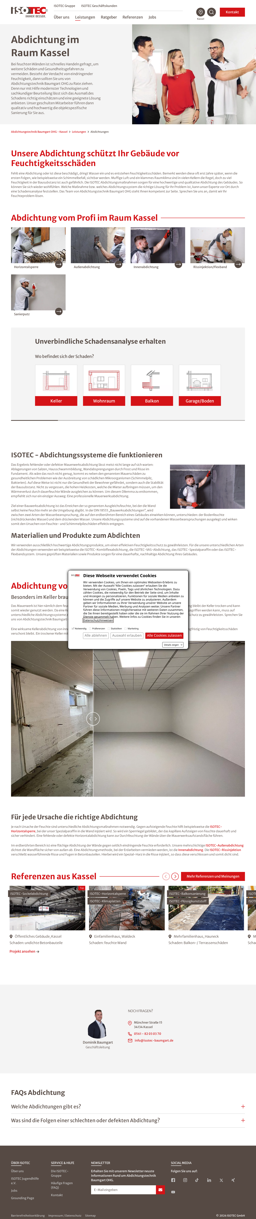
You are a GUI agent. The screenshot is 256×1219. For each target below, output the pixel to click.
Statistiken (116, 628)
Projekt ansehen (22, 951)
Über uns (17, 1171)
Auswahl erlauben (127, 635)
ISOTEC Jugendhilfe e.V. (25, 1181)
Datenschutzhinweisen (98, 620)
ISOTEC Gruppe (64, 6)
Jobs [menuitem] (152, 17)
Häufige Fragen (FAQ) (62, 1185)
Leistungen (79, 131)
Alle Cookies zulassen (164, 635)
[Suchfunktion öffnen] (211, 12)
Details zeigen (171, 644)
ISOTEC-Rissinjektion (225, 850)
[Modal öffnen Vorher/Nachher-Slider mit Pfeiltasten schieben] (128, 719)
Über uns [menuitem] (62, 17)
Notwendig (80, 628)
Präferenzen (98, 628)
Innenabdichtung (190, 850)
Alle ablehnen (96, 635)
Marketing (133, 628)
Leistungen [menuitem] (85, 17)
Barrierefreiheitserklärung (28, 1215)
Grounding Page (22, 1198)
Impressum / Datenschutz (64, 1215)
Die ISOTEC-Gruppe (60, 1173)
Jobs (14, 1190)
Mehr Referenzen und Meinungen (213, 876)
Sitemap (90, 1215)
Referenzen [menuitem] (133, 17)
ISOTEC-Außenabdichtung (225, 845)
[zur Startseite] (29, 12)
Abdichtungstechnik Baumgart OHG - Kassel (39, 131)
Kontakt (232, 12)
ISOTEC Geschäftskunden (99, 6)
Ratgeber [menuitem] (109, 17)
